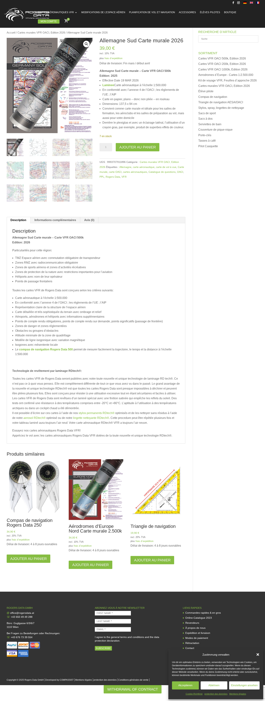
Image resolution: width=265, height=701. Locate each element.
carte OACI (115, 171)
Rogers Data (113, 176)
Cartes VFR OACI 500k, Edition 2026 (222, 58)
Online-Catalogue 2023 (198, 617)
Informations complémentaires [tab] (55, 220)
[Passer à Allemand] (245, 4)
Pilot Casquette (208, 146)
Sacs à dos (205, 118)
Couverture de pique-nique (215, 129)
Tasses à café (207, 140)
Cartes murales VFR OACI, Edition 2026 (41, 32)
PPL (102, 176)
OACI (180, 171)
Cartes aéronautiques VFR (56, 12)
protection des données (216, 694)
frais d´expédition (113, 58)
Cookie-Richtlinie (194, 694)
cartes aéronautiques (135, 171)
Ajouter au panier (137, 147)
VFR (124, 176)
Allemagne (125, 167)
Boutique (230, 12)
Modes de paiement (196, 638)
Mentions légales (237, 694)
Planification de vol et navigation (152, 12)
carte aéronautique (143, 167)
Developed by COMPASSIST (59, 680)
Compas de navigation (212, 96)
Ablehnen (213, 685)
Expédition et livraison (197, 632)
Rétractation (192, 643)
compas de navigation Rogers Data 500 (46, 349)
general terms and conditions (127, 637)
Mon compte (49, 21)
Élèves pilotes (210, 12)
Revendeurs (192, 622)
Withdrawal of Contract (132, 689)
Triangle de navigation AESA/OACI (220, 102)
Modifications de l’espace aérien (103, 12)
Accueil (11, 32)
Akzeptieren (185, 685)
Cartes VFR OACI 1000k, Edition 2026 (223, 69)
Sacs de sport (207, 113)
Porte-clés (204, 135)
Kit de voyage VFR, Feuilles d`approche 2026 (227, 80)
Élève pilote (205, 91)
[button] (258, 654)
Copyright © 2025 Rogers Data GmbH (25, 680)
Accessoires (187, 12)
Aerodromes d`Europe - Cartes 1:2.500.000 (225, 74)
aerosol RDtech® (34, 417)
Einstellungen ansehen (244, 685)
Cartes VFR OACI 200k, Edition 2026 (222, 63)
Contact (189, 648)
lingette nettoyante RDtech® (91, 417)
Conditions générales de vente (133, 680)
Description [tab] (18, 220)
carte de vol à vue (166, 167)
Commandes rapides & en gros (203, 612)
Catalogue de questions (162, 171)
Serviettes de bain (209, 124)
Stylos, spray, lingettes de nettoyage (221, 107)
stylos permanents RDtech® (96, 413)
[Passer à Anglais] (251, 4)
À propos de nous (195, 627)
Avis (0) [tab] (89, 220)
